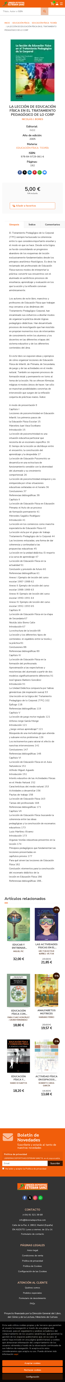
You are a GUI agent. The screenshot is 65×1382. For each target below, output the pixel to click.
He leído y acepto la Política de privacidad (25, 1168)
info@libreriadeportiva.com (32, 1219)
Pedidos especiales (32, 1292)
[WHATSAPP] (40, 1198)
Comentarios (52, 224)
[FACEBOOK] (24, 1198)
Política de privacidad (32, 1260)
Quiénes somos (32, 1287)
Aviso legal (32, 1250)
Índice (32, 224)
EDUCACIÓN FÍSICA (21, 23)
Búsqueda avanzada (56, 11)
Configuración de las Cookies (32, 1271)
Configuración (32, 1376)
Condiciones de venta (32, 1255)
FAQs (32, 1303)
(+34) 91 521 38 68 (33, 1214)
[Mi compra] (52, 3)
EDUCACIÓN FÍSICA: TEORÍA (44, 23)
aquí (16, 1354)
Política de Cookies (32, 1266)
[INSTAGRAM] (35, 1198)
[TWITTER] (30, 1198)
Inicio (7, 23)
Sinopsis (14, 224)
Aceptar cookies (32, 1363)
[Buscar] (44, 11)
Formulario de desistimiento (32, 1298)
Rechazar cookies (32, 1369)
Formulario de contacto (32, 1233)
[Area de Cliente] (57, 3)
